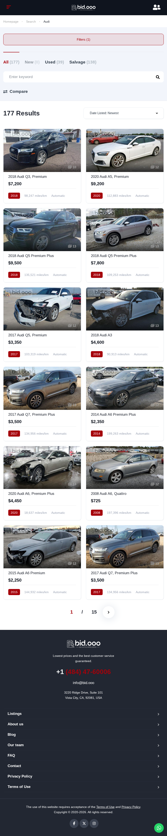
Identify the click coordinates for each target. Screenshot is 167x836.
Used (54, 62)
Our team (16, 745)
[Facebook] (74, 823)
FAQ (11, 755)
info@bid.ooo (83, 683)
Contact (14, 766)
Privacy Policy (20, 776)
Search (31, 21)
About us (15, 724)
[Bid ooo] (83, 7)
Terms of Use (19, 787)
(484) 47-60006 (83, 671)
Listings (15, 714)
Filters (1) (83, 39)
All (11, 62)
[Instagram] (94, 823)
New (32, 62)
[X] (84, 823)
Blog (12, 735)
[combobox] (124, 113)
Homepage (10, 21)
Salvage (82, 62)
